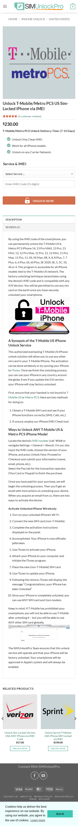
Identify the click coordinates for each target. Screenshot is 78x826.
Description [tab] (14, 219)
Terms (32, 799)
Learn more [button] (37, 820)
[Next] (75, 726)
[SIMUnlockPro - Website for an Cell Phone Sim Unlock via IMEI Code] (39, 6)
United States (59, 19)
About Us (26, 796)
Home (13, 19)
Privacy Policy (43, 796)
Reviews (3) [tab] (13, 227)
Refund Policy (64, 796)
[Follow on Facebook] (34, 775)
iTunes (16, 370)
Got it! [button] (60, 813)
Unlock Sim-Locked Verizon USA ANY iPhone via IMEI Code (20, 736)
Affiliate (44, 799)
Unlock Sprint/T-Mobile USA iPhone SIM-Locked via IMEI (58, 736)
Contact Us (11, 796)
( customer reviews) (29, 116)
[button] (5, 6)
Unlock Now (43, 201)
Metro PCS (32, 397)
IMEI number (40, 440)
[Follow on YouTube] (43, 775)
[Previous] (3, 726)
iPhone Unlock (33, 19)
